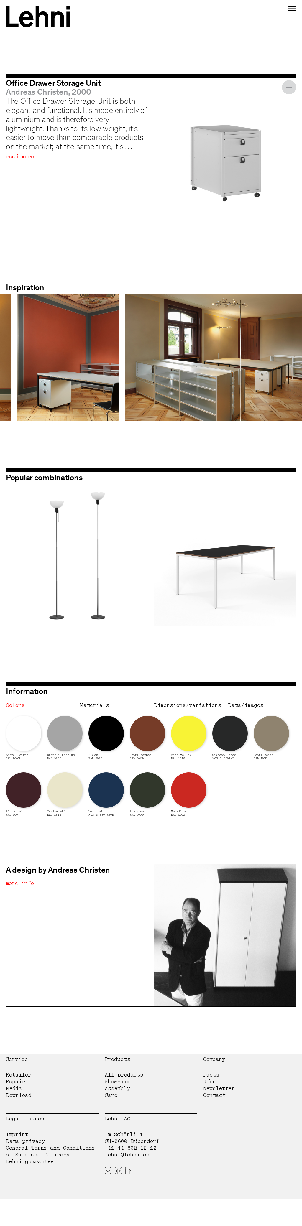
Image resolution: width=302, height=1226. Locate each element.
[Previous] (16, 357)
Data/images (245, 705)
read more (20, 157)
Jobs (209, 1082)
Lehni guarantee (30, 1161)
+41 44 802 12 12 (131, 1148)
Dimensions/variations (187, 705)
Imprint (17, 1134)
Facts (211, 1075)
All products (124, 1075)
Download (19, 1095)
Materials (94, 705)
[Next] (285, 357)
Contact (214, 1095)
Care (111, 1095)
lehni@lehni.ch (127, 1155)
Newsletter (219, 1088)
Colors (15, 705)
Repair (15, 1082)
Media (14, 1088)
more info (20, 883)
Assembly (117, 1088)
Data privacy (25, 1141)
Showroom (117, 1082)
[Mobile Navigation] (292, 8)
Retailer (18, 1075)
